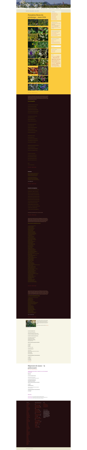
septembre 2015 (28, 441)
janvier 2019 (28, 419)
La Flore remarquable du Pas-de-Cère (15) (56, 27)
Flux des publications (45, 404)
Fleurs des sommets (54, 17)
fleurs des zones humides (37, 411)
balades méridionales (37, 405)
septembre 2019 (28, 417)
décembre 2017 (28, 427)
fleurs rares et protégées (54, 19)
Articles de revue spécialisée (55, 35)
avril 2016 (27, 438)
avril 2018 (27, 424)
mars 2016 (28, 439)
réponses (47, 325)
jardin (54, 63)
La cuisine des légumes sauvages (55, 32)
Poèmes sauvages (34, 167)
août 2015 (27, 442)
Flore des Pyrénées (58, 61)
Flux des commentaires (45, 405)
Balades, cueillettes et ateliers (44, 8)
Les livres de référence (54, 33)
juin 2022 (27, 405)
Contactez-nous (37, 8)
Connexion (44, 403)
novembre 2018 (28, 421)
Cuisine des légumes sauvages (38, 407)
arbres (56, 56)
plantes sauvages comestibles (38, 418)
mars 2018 (28, 425)
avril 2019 (27, 418)
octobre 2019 (28, 416)
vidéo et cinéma (53, 51)
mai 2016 (27, 437)
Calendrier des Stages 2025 (31, 8)
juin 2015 (27, 444)
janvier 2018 (28, 426)
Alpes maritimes (53, 56)
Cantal (58, 56)
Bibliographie (57, 8)
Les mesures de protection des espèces (56, 34)
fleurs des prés (57, 59)
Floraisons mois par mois (34, 92)
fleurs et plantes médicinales (38, 412)
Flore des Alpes (55, 61)
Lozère (55, 63)
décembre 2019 (28, 415)
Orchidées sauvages (37, 417)
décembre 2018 (28, 420)
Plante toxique (56, 64)
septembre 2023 (28, 403)
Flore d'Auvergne (54, 60)
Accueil (26, 8)
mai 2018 (27, 423)
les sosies (36, 416)
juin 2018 (27, 422)
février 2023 (28, 404)
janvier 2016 (28, 440)
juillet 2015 (28, 443)
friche (52, 62)
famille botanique (36, 409)
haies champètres (55, 62)
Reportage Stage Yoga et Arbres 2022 (55, 23)
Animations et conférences (52, 8)
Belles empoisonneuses (37, 406)
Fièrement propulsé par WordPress (29, 448)
